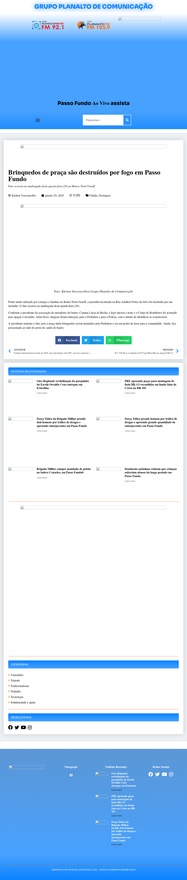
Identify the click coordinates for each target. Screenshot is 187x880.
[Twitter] (157, 774)
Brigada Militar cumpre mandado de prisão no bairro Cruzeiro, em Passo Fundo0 (64, 470)
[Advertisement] (93, 69)
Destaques (105, 195)
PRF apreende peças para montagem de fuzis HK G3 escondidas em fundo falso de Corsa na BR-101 (150, 384)
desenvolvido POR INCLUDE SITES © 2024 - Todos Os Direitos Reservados (94, 869)
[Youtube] (164, 774)
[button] (38, 120)
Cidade (93, 195)
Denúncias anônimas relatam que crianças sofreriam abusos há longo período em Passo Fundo (151, 472)
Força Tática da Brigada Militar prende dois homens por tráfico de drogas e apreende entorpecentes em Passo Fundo (62, 422)
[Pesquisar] (127, 120)
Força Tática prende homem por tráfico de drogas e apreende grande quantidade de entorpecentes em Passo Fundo (151, 422)
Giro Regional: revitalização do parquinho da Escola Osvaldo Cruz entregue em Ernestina (63, 384)
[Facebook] (150, 774)
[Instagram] (171, 774)
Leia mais (42, 393)
